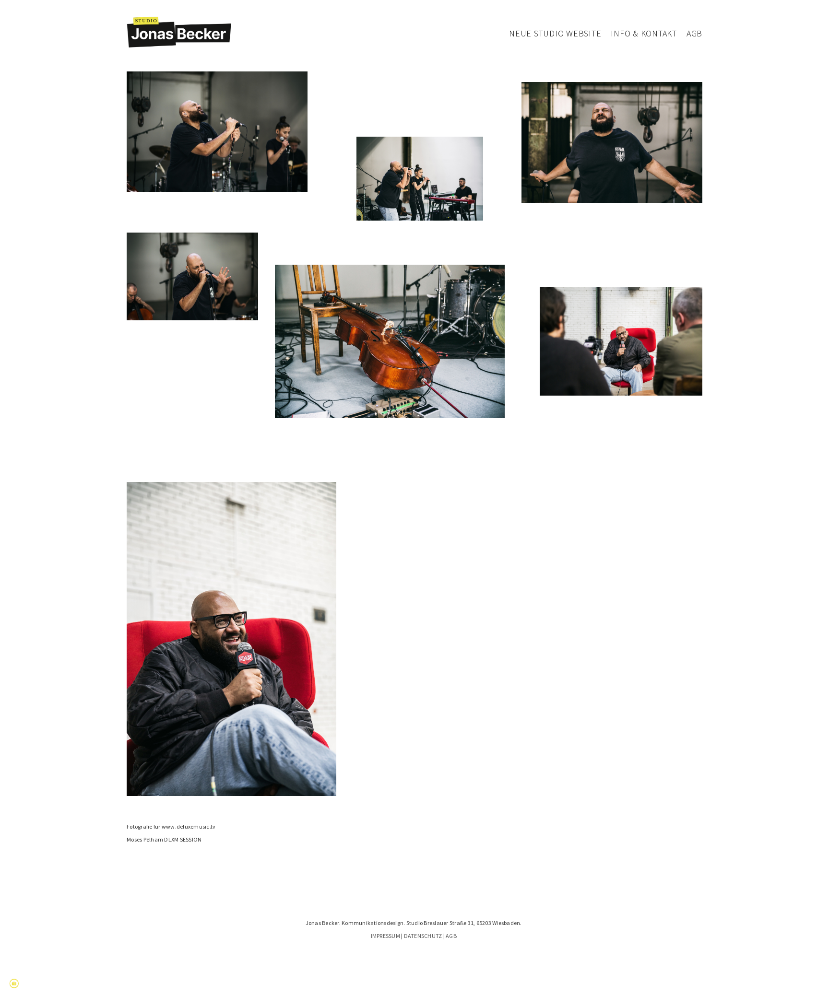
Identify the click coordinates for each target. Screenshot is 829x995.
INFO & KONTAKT (644, 33)
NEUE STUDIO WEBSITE (555, 33)
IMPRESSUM (385, 935)
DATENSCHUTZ (423, 935)
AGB (694, 33)
